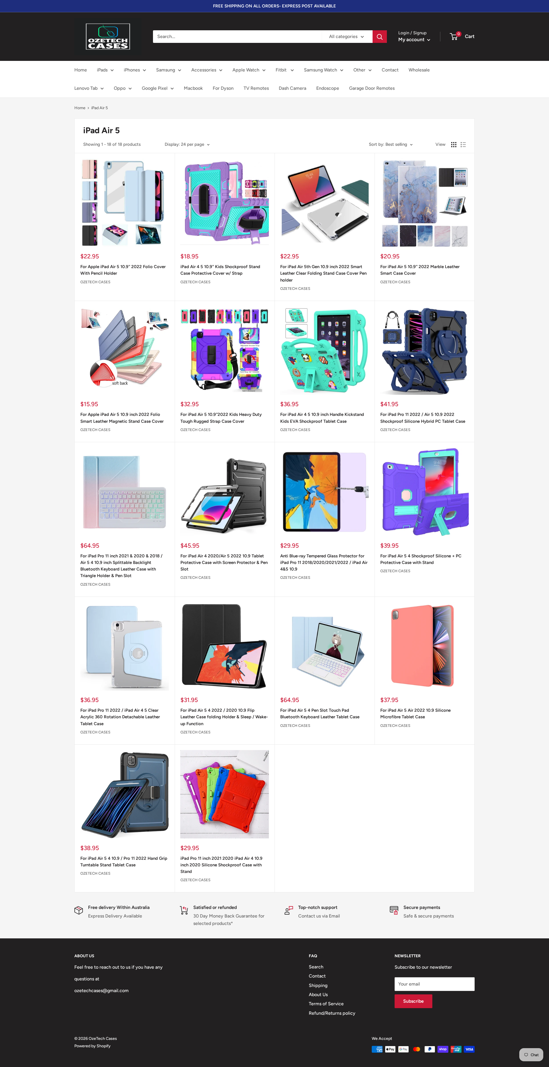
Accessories (203, 70)
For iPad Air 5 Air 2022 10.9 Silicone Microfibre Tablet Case (415, 713)
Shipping (318, 985)
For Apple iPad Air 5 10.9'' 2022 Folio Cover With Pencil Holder (123, 270)
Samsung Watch (320, 70)
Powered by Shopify (92, 1046)
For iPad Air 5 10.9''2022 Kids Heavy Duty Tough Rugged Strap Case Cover (221, 418)
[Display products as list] (463, 144)
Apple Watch (245, 70)
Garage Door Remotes (372, 88)
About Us (318, 994)
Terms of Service (326, 1003)
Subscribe (413, 1001)
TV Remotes (256, 88)
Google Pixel (155, 88)
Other (359, 70)
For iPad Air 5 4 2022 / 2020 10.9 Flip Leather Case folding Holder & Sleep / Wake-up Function (224, 717)
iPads (102, 70)
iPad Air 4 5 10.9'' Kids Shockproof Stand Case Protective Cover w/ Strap (220, 270)
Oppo (120, 88)
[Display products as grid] (453, 144)
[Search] (380, 36)
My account (412, 39)
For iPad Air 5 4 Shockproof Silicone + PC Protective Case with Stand (421, 559)
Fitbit (282, 70)
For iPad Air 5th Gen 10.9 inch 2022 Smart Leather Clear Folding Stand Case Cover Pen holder (323, 273)
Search (316, 967)
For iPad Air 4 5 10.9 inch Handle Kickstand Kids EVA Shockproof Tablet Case (322, 418)
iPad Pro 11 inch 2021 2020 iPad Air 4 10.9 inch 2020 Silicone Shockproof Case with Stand (221, 865)
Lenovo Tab (86, 88)
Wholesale (419, 70)
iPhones (132, 70)
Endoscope (327, 88)
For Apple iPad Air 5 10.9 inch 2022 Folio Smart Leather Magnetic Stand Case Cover (122, 418)
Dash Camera (292, 88)
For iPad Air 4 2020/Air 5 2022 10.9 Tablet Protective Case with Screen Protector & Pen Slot (224, 562)
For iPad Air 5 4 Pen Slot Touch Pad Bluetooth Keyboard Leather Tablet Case (319, 713)
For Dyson (223, 88)
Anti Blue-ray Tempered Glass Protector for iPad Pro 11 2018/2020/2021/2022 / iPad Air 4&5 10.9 (323, 562)
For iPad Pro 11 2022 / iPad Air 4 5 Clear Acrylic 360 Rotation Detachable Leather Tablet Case (120, 717)
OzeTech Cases (95, 282)
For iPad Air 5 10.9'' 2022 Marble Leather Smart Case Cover (420, 270)
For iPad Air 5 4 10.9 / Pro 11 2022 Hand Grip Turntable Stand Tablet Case (123, 861)
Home (80, 70)
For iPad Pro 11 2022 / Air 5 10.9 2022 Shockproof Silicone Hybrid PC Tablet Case (422, 418)
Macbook (193, 88)
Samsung (165, 70)
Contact (390, 70)
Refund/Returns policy (332, 1013)
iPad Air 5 (99, 107)
